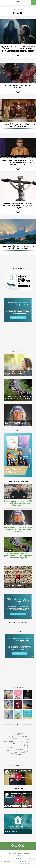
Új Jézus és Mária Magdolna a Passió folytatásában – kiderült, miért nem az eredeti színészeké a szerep (18, 49)
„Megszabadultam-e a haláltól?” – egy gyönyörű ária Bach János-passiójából (18, 205)
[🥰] (18, 694)
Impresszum (19, 853)
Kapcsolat (26, 853)
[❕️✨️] (27, 704)
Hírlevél (22, 856)
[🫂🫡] (8, 714)
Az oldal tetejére (27, 863)
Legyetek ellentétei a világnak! (14, 585)
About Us (28, 856)
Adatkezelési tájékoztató (12, 856)
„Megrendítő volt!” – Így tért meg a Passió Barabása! (18, 125)
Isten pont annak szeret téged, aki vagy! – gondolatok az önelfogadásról (18, 372)
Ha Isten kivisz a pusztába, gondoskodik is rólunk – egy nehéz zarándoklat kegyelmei (18, 397)
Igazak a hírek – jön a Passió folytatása (18, 86)
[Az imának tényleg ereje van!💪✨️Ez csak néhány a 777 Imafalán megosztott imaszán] (27, 714)
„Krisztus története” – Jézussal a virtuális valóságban (18, 247)
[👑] (18, 714)
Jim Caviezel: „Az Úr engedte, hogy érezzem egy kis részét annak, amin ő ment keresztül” (18, 162)
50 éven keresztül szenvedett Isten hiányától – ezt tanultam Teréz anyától (17, 422)
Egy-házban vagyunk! (11, 831)
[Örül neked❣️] (8, 694)
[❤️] (18, 704)
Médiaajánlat (10, 853)
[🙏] (8, 704)
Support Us (18, 858)
